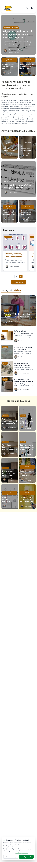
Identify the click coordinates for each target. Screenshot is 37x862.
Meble (7, 310)
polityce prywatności (22, 853)
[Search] (27, 8)
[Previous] (16, 276)
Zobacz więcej (18, 282)
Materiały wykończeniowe (9, 60)
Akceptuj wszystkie (26, 857)
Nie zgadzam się (11, 857)
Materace (8, 237)
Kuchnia (5, 415)
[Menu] (23, 8)
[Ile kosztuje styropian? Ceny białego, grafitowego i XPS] (18, 179)
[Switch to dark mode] (32, 8)
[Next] (21, 276)
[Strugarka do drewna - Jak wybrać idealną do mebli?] (18, 310)
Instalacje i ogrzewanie (11, 27)
